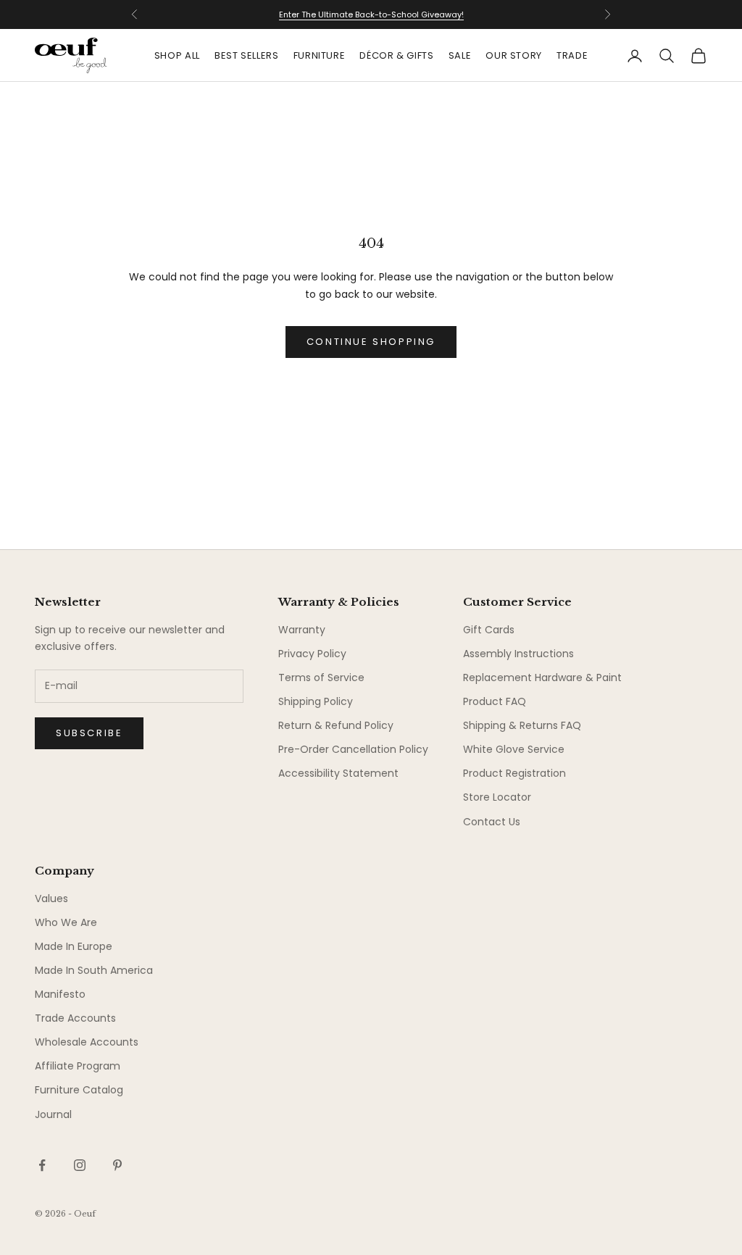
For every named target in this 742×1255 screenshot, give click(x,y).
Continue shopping (371, 342)
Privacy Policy (312, 653)
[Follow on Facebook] (42, 1165)
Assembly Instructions (518, 653)
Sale (460, 55)
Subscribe (89, 733)
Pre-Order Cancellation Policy (353, 749)
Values (51, 898)
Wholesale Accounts (86, 1042)
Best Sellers (246, 55)
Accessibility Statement (338, 773)
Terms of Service (321, 677)
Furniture (319, 55)
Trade (572, 55)
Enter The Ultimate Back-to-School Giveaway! (371, 7)
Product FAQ (494, 701)
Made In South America (94, 970)
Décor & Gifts (396, 55)
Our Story (513, 55)
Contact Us (491, 821)
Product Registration (514, 773)
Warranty (301, 629)
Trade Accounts (75, 1018)
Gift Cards (488, 629)
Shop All (177, 55)
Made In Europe (73, 946)
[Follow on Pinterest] (117, 1165)
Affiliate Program (77, 1066)
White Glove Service (513, 749)
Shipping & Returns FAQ (522, 725)
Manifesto (60, 994)
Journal (53, 1114)
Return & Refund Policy (335, 725)
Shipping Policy (315, 701)
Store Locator (497, 797)
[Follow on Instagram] (79, 1165)
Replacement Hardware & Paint (542, 677)
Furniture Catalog (79, 1090)
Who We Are (66, 922)
